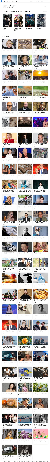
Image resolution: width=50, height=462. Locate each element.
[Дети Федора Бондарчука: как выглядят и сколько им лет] (9, 109)
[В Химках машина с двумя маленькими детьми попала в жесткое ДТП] (9, 452)
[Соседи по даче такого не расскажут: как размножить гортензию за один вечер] (25, 436)
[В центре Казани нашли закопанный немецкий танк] (9, 124)
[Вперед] (46, 12)
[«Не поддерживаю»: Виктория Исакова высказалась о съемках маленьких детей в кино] (40, 202)
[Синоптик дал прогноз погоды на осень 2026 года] (25, 77)
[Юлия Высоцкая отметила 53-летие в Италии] (25, 327)
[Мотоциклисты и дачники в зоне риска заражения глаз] (9, 265)
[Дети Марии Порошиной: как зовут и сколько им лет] (25, 62)
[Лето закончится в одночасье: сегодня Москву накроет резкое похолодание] (40, 343)
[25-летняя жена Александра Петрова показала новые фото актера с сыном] (9, 171)
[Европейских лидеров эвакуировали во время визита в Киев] (25, 374)
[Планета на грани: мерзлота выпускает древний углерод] (9, 233)
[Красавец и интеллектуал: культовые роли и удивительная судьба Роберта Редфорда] (40, 421)
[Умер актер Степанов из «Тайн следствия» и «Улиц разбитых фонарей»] (25, 405)
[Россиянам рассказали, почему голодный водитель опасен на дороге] (9, 374)
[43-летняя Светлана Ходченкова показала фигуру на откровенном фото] (9, 218)
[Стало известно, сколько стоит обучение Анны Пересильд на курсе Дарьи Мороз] (9, 311)
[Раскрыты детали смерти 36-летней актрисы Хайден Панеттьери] (9, 140)
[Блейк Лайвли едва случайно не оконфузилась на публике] (9, 436)
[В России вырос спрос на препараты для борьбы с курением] (9, 93)
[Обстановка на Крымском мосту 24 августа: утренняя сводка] (25, 421)
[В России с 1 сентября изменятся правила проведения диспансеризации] (40, 62)
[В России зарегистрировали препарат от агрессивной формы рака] (40, 280)
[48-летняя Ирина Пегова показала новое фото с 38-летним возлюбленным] (25, 265)
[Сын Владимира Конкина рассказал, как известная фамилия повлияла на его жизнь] (25, 155)
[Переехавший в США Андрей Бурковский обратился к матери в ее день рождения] (9, 62)
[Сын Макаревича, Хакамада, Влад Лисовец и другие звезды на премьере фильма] (25, 140)
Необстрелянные (40, 28)
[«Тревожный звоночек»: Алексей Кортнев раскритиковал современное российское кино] (40, 218)
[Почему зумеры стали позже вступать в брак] (25, 311)
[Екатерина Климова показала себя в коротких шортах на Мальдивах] (40, 233)
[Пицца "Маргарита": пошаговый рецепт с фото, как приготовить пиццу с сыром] (40, 296)
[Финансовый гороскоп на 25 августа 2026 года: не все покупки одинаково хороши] (40, 436)
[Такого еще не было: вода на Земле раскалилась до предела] (40, 77)
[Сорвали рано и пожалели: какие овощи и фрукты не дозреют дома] (40, 390)
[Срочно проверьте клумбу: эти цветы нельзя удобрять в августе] (25, 343)
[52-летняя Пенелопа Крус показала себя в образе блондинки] (9, 390)
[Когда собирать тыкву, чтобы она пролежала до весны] (9, 405)
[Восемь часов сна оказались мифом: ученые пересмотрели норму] (25, 124)
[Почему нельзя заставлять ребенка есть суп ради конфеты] (40, 46)
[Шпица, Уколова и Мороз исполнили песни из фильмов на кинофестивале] (40, 358)
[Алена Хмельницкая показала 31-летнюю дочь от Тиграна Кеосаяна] (40, 311)
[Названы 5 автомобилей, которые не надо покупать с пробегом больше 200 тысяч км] (9, 249)
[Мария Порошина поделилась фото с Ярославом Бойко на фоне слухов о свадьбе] (40, 124)
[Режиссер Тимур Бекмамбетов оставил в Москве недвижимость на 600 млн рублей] (25, 109)
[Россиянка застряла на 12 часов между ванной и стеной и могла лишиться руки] (25, 187)
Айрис (4, 28)
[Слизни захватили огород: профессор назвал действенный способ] (40, 93)
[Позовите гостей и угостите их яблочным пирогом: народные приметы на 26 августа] (9, 280)
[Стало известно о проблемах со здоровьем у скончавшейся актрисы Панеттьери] (9, 46)
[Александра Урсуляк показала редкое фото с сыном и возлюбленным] (25, 218)
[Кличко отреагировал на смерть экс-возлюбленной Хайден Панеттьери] (40, 171)
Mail (1, 461)
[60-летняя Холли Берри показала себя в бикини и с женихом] (9, 343)
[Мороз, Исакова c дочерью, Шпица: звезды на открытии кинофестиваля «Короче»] (9, 421)
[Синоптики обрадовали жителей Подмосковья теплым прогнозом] (9, 296)
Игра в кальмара (28, 28)
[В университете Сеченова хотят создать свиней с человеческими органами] (25, 171)
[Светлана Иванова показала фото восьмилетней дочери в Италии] (25, 358)
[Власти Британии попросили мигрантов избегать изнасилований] (25, 93)
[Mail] (1, 1)
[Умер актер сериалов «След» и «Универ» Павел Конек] (25, 249)
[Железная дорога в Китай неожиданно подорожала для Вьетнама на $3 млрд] (40, 374)
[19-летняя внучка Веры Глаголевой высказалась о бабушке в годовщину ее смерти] (40, 249)
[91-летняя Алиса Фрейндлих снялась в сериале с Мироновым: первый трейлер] (40, 109)
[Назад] (44, 12)
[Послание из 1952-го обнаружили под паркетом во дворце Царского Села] (25, 46)
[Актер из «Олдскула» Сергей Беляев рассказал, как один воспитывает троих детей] (9, 187)
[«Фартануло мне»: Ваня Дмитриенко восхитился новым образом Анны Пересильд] (25, 390)
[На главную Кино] (3, 1)
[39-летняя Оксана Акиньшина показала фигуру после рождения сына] (40, 405)
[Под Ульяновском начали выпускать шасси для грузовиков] (9, 358)
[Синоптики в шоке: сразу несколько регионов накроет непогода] (40, 155)
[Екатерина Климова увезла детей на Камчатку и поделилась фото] (25, 296)
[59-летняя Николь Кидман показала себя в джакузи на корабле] (40, 452)
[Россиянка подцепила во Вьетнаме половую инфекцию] (40, 265)
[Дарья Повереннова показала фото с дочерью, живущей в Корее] (40, 187)
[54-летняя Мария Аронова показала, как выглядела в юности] (25, 233)
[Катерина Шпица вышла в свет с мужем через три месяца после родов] (9, 155)
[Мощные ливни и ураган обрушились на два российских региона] (25, 202)
